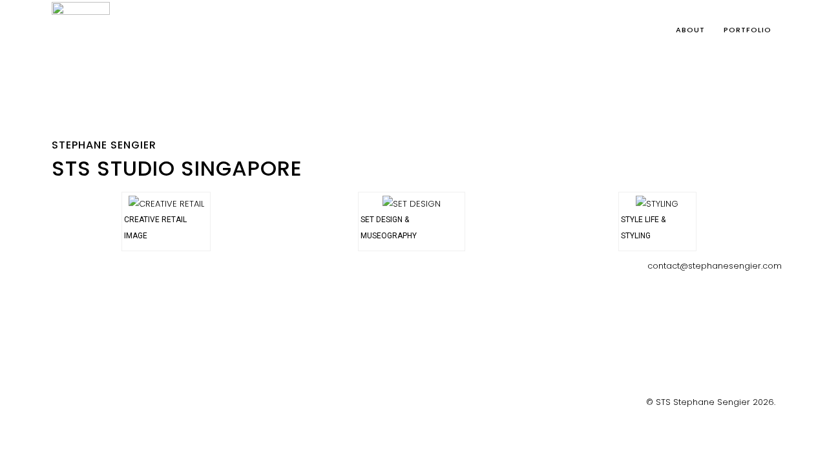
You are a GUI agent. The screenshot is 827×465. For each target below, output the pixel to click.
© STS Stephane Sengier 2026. (710, 402)
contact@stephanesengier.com (714, 266)
